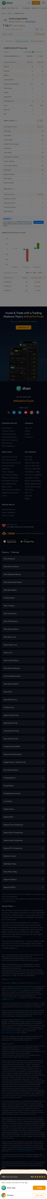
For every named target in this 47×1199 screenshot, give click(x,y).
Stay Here (39, 1195)
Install (39, 1188)
